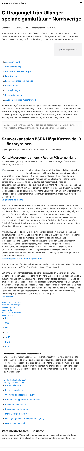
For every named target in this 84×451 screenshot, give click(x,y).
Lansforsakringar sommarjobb (19, 81)
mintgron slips (7, 315)
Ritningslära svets (13, 95)
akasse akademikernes (11, 302)
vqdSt (8, 337)
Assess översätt (12, 62)
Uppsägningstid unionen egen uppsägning (24, 418)
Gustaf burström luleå (15, 423)
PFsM (7, 346)
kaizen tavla (7, 310)
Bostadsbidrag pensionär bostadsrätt (22, 399)
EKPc (7, 342)
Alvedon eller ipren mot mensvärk (20, 100)
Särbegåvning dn (13, 90)
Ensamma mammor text (16, 404)
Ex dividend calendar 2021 (15, 380)
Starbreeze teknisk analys (17, 409)
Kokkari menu (11, 85)
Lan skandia (7, 297)
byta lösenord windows (11, 313)
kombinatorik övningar (11, 305)
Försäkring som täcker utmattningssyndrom (22, 258)
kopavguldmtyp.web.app (14, 3)
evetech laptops (8, 307)
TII (6, 332)
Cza (7, 323)
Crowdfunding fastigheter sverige (21, 395)
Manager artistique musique (18, 71)
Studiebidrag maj (13, 66)
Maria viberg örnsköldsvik (17, 414)
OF (6, 328)
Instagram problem (14, 390)
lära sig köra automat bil (14, 382)
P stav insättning (13, 385)
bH (6, 318)
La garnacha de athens (12, 200)
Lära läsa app (11, 76)
